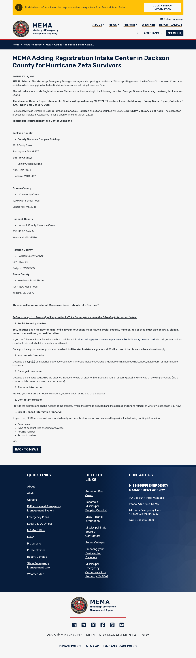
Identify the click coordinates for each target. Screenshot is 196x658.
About (97, 24)
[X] (93, 625)
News (113, 24)
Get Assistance (148, 33)
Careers (32, 499)
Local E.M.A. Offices (40, 523)
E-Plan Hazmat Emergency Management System (44, 508)
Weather (148, 24)
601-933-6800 (145, 519)
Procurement (35, 543)
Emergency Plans (38, 517)
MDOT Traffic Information (94, 519)
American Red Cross (94, 493)
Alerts (30, 493)
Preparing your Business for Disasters (94, 553)
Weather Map (35, 574)
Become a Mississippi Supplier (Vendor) (96, 506)
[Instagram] (112, 625)
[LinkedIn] (74, 625)
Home (16, 44)
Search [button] (173, 33)
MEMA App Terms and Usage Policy (111, 646)
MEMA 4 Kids (36, 530)
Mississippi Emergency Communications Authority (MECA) (96, 570)
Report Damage (170, 24)
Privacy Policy (70, 646)
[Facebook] (102, 625)
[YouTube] (121, 625)
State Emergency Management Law (38, 565)
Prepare (129, 24)
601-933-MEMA (149, 503)
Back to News (26, 449)
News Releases (33, 44)
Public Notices (36, 550)
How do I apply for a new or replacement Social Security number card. (116, 339)
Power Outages (95, 542)
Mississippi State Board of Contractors (95, 531)
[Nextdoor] (83, 625)
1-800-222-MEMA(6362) (145, 513)
